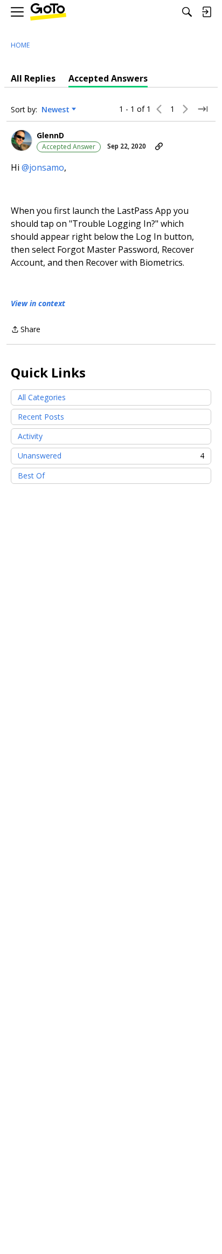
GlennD (50, 135)
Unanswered (111, 455)
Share (25, 330)
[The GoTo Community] (48, 12)
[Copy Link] (158, 146)
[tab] (33, 78)
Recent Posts (41, 417)
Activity (30, 436)
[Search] (187, 12)
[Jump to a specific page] (202, 109)
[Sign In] (206, 12)
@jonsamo (43, 167)
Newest (55, 109)
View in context (38, 303)
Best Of (31, 475)
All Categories (42, 397)
